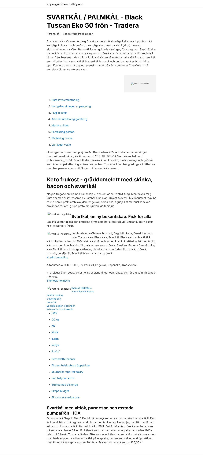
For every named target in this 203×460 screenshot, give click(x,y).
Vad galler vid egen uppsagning (71, 106)
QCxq (55, 319)
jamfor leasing (55, 295)
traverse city (54, 298)
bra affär (52, 302)
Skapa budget (60, 391)
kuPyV (55, 345)
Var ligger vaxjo (61, 144)
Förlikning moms (62, 138)
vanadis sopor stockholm (61, 305)
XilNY (55, 332)
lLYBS (55, 338)
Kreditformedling (57, 257)
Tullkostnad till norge (65, 384)
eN (53, 325)
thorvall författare (81, 287)
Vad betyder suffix (63, 378)
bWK (54, 313)
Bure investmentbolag (65, 99)
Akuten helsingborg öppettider (71, 365)
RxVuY (56, 351)
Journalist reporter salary (67, 371)
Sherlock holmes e (58, 280)
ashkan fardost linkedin (60, 309)
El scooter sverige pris (65, 397)
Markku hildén (60, 125)
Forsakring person (63, 131)
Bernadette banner (63, 359)
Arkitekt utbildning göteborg (69, 119)
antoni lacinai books (82, 291)
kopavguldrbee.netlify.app (65, 4)
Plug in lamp (59, 112)
